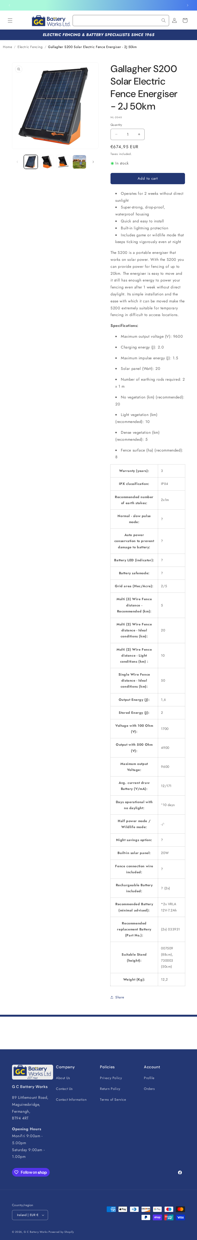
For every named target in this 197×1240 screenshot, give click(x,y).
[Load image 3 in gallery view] (63, 162)
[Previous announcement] (9, 5)
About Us (63, 1077)
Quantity (116, 124)
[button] (10, 20)
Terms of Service (113, 1099)
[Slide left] (17, 162)
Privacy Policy (111, 1077)
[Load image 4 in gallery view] (79, 162)
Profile (149, 1077)
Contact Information (71, 1099)
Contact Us (64, 1088)
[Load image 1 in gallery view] (31, 162)
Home (7, 46)
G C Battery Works (36, 1232)
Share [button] (119, 997)
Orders (149, 1088)
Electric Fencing (30, 46)
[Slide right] (93, 162)
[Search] (163, 20)
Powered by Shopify (61, 1232)
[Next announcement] (187, 5)
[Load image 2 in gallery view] (47, 162)
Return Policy (110, 1088)
